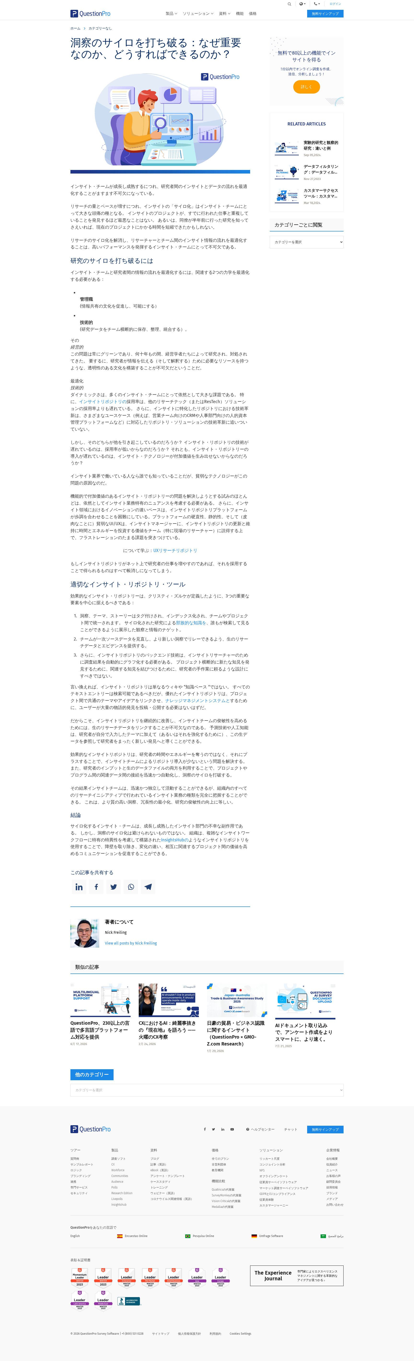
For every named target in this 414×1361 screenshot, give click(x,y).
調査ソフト (118, 1158)
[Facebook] (96, 887)
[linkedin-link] (222, 1129)
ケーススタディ (160, 1181)
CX (113, 1164)
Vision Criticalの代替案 (226, 1201)
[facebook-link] (205, 1129)
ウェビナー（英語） (163, 1193)
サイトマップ (160, 1333)
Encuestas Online (136, 1236)
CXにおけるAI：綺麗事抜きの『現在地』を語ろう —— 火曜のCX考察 (167, 1030)
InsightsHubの (175, 840)
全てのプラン (220, 1158)
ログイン (335, 4)
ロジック (76, 1170)
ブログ (154, 1158)
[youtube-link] (232, 1129)
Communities (119, 1176)
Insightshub (118, 1204)
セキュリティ (79, 1193)
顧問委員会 (333, 1181)
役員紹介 (332, 1164)
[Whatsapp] (131, 887)
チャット (291, 1129)
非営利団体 (219, 1164)
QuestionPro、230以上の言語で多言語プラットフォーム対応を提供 (100, 1030)
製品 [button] (169, 13)
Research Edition (121, 1193)
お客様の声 (333, 1176)
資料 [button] (223, 13)
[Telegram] (148, 887)
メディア (332, 1199)
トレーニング (159, 1187)
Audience (117, 1181)
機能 (240, 13)
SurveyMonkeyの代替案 (227, 1195)
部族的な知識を (191, 622)
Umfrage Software (271, 1236)
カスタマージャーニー (273, 1205)
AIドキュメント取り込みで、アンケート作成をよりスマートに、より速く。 (304, 1032)
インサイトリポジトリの (102, 401)
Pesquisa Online (203, 1236)
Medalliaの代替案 (223, 1207)
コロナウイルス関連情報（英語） (172, 1199)
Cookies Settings (240, 1333)
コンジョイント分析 (272, 1164)
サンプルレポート (81, 1164)
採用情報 (332, 1187)
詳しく (306, 86)
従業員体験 (266, 1199)
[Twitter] (113, 887)
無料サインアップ (325, 14)
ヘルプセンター (263, 1129)
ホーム (75, 28)
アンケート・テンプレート (167, 1176)
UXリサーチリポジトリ (175, 550)
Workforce (117, 1170)
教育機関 (217, 1170)
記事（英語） (159, 1164)
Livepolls (117, 1199)
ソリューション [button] (196, 13)
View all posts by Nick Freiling (131, 943)
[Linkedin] (79, 887)
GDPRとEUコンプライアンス (277, 1194)
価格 (253, 13)
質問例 (74, 1158)
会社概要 (332, 1158)
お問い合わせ (335, 1204)
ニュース (332, 1170)
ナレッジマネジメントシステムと (197, 700)
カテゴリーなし (100, 28)
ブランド (332, 1193)
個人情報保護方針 (189, 1333)
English (75, 1236)
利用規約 (215, 1333)
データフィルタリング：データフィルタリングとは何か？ (321, 172)
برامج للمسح (336, 1236)
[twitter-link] (213, 1129)
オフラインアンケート (273, 1176)
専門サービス (79, 1187)
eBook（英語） (160, 1170)
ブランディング (80, 1176)
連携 (73, 1181)
